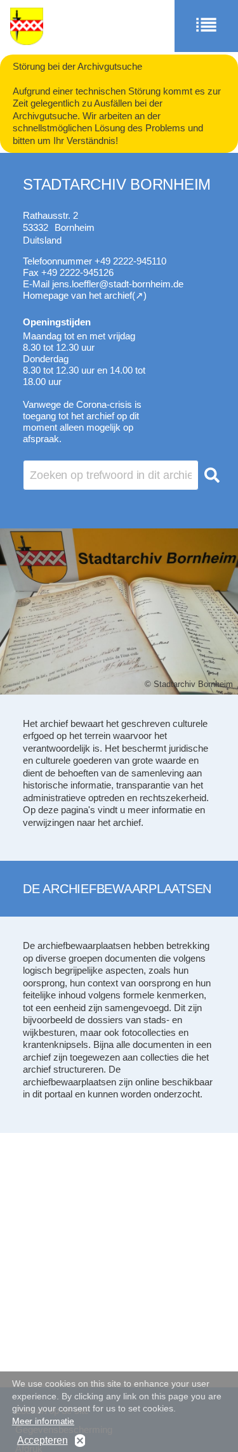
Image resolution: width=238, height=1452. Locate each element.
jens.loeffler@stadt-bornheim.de (117, 283)
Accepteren (42, 1440)
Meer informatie (43, 1421)
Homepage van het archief (77, 295)
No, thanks (80, 1441)
